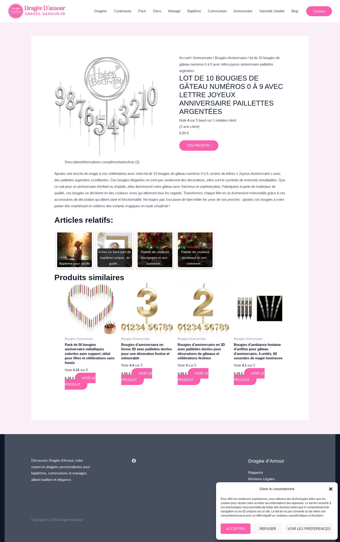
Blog (294, 11)
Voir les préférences (309, 529)
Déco (157, 11)
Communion (217, 11)
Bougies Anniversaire (231, 58)
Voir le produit (80, 381)
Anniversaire (242, 11)
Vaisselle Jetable (271, 11)
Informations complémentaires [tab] (105, 162)
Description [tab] (73, 162)
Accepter (235, 529)
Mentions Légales (261, 479)
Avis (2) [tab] (133, 162)
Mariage (174, 11)
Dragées (100, 11)
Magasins (255, 472)
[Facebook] (134, 461)
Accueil (184, 58)
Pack (142, 11)
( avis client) (189, 126)
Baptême (194, 11)
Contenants (122, 11)
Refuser (268, 529)
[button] (330, 489)
